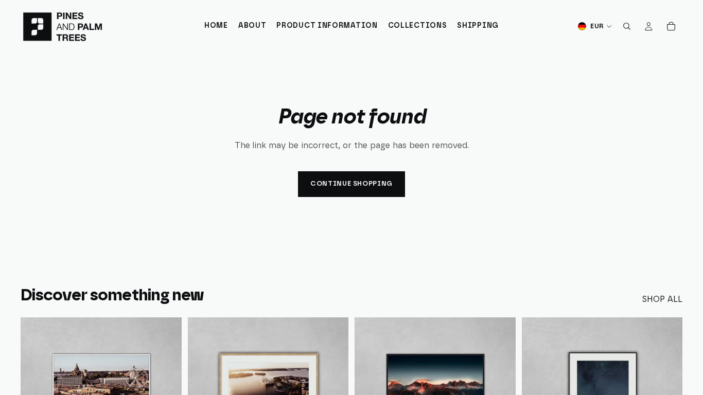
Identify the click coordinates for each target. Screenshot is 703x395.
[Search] (627, 26)
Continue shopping (351, 184)
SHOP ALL (662, 299)
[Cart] (671, 26)
